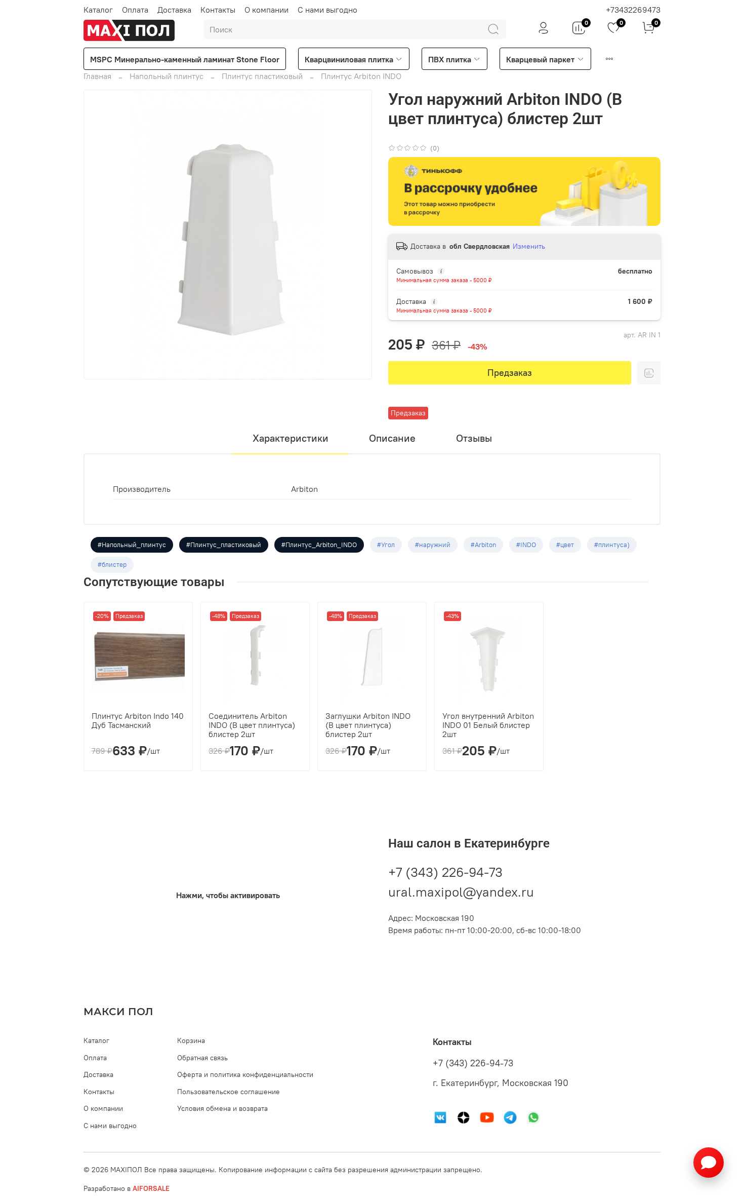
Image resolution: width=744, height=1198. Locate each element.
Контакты (217, 10)
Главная (97, 76)
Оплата (135, 10)
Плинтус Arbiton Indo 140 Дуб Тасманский (138, 720)
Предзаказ (509, 372)
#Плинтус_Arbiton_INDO (319, 544)
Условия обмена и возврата (222, 1108)
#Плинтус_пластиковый (223, 544)
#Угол (386, 544)
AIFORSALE (151, 1188)
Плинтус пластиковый (262, 76)
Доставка (174, 10)
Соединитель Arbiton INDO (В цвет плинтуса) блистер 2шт (252, 725)
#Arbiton (483, 544)
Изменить (529, 246)
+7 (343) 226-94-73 (445, 872)
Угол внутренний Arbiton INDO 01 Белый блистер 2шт (488, 725)
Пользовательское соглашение (228, 1091)
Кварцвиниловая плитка (349, 59)
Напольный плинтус (166, 76)
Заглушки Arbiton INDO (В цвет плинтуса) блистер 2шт (367, 725)
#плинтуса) (612, 544)
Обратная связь (202, 1057)
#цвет (565, 544)
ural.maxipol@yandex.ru (461, 891)
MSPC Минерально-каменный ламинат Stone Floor (184, 59)
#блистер (112, 564)
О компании (266, 10)
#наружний (432, 544)
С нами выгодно (327, 10)
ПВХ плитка (449, 59)
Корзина (191, 1040)
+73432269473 (633, 10)
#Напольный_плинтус (132, 544)
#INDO (526, 544)
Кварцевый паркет (540, 59)
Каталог (98, 10)
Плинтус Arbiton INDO (361, 76)
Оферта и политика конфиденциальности (245, 1074)
